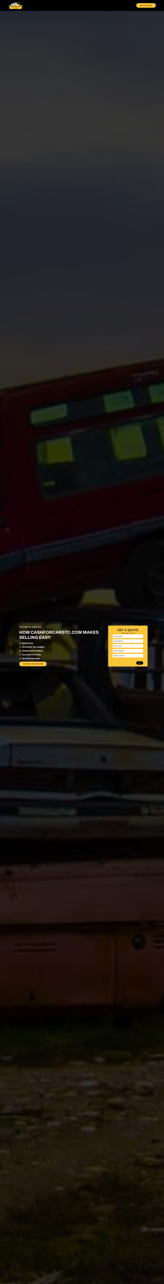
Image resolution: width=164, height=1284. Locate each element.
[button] (139, 663)
